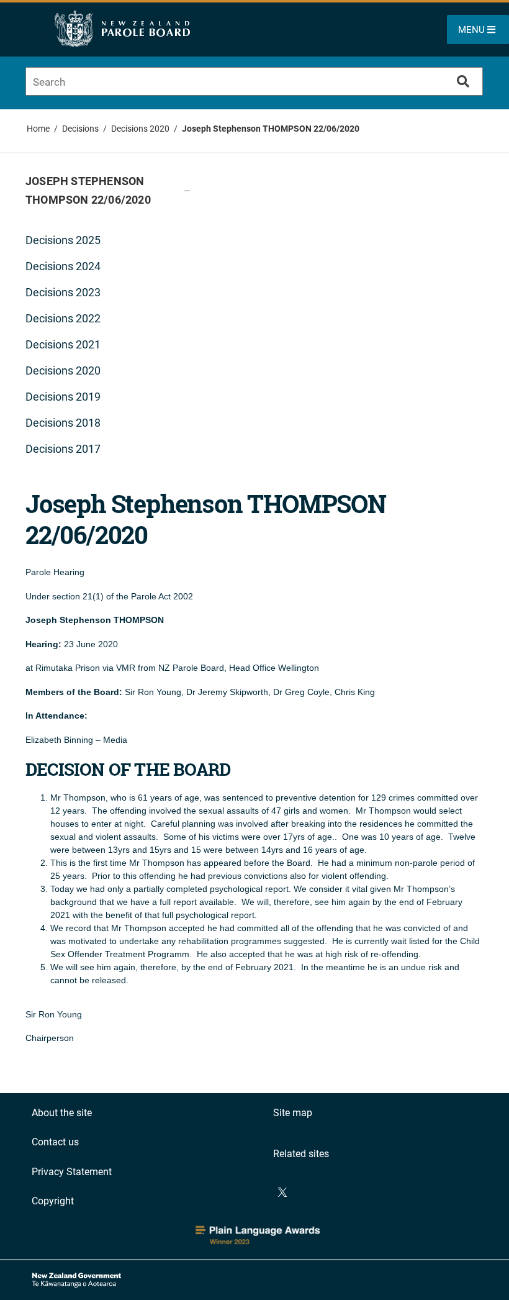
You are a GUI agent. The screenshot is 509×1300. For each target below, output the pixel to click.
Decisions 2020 (140, 129)
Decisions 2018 (63, 422)
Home (38, 129)
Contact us (55, 1142)
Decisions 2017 (63, 448)
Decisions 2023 (63, 292)
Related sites (301, 1154)
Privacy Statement (72, 1172)
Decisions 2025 (63, 240)
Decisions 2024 (63, 266)
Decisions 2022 (63, 318)
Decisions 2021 (63, 344)
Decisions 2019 (63, 396)
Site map (292, 1113)
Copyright (53, 1201)
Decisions (80, 129)
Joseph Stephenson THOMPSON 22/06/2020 (270, 129)
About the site (62, 1113)
